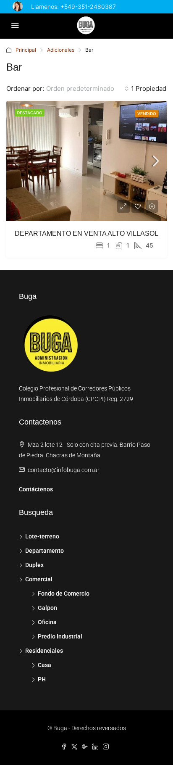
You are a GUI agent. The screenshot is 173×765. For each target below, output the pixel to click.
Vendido (146, 113)
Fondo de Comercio (63, 593)
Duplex (34, 565)
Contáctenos (36, 489)
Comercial (38, 579)
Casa (44, 665)
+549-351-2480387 (88, 6)
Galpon (47, 607)
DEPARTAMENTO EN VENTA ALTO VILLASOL (86, 233)
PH (42, 679)
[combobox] (87, 89)
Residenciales (44, 650)
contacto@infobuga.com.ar (64, 470)
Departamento (44, 550)
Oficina (47, 622)
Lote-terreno (42, 536)
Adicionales (60, 50)
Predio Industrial (60, 636)
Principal (26, 50)
